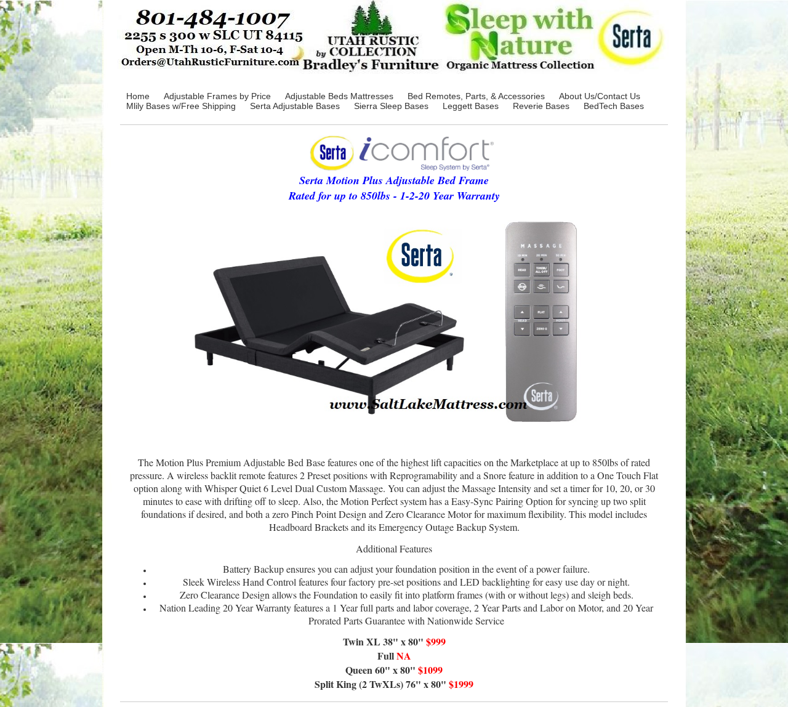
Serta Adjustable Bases (295, 106)
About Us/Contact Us (599, 96)
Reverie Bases (541, 106)
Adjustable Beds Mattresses (339, 96)
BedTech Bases (614, 106)
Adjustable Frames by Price (217, 96)
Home (138, 96)
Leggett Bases (471, 106)
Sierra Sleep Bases (391, 106)
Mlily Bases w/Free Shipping (181, 106)
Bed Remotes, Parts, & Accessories (476, 96)
